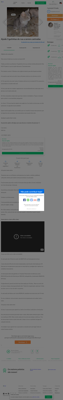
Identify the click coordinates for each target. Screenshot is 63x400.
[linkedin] (38, 200)
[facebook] (24, 200)
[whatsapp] (27, 200)
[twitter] (31, 200)
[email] (34, 200)
